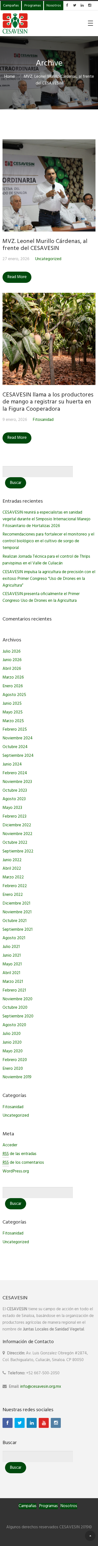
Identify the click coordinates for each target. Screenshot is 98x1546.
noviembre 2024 (18, 738)
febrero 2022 (15, 886)
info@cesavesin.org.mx (40, 1386)
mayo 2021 (12, 964)
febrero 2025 (15, 729)
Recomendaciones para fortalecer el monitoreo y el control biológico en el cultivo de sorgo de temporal (48, 541)
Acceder (10, 1145)
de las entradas (19, 1154)
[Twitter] (20, 1423)
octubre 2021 (14, 921)
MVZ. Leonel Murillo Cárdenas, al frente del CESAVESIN (45, 245)
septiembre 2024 (18, 755)
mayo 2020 (13, 1051)
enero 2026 (13, 686)
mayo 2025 (13, 712)
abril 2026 (12, 668)
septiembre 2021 (17, 929)
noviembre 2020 (17, 999)
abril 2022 (12, 868)
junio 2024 (12, 764)
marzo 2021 (13, 981)
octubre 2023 (15, 790)
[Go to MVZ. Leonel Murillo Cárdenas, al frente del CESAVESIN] (49, 185)
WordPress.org (16, 1171)
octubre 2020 (15, 1007)
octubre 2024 (15, 747)
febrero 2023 (14, 816)
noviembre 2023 (17, 781)
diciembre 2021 (16, 903)
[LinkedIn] (32, 1423)
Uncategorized (48, 259)
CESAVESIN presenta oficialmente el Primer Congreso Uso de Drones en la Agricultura (41, 597)
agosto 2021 (14, 938)
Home (9, 76)
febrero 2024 (15, 773)
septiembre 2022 (18, 851)
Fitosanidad (43, 419)
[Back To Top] (90, 1536)
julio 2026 (12, 651)
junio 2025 (12, 703)
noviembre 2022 (17, 834)
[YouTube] (44, 1423)
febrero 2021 (14, 990)
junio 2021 (12, 955)
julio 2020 (12, 1033)
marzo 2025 (13, 721)
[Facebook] (8, 1423)
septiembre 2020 (18, 1016)
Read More (17, 277)
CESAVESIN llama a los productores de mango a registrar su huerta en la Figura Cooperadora (48, 402)
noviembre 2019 (17, 1077)
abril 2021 (11, 973)
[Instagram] (56, 1423)
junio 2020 (12, 1042)
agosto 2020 (14, 1025)
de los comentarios (23, 1162)
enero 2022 (13, 894)
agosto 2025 (14, 695)
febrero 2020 (15, 1060)
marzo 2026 (13, 677)
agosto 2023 (14, 799)
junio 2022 (12, 860)
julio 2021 (11, 946)
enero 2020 (13, 1068)
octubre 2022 (15, 842)
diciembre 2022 (17, 825)
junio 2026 (12, 660)
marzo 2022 (13, 877)
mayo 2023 (12, 807)
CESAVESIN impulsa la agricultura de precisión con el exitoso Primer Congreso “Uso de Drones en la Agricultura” (49, 579)
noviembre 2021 (17, 912)
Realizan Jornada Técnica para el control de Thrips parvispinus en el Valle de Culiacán (46, 560)
